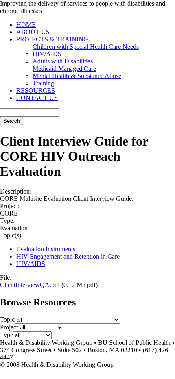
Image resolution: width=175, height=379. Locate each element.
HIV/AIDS (47, 53)
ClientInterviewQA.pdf (30, 284)
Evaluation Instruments (45, 249)
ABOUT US (33, 31)
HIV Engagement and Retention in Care (68, 256)
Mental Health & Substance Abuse (77, 75)
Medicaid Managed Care (64, 68)
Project (9, 327)
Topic (7, 319)
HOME (26, 24)
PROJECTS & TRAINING (52, 39)
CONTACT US (37, 97)
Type (6, 334)
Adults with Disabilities (63, 61)
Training (43, 83)
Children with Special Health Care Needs (86, 46)
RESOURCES (35, 90)
